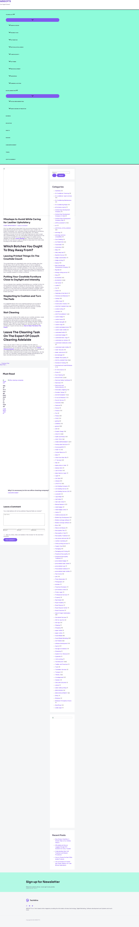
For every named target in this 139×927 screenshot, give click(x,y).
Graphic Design (15, 25)
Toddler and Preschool (61, 664)
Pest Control (58, 574)
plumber (57, 584)
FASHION (8, 137)
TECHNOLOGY (9, 14)
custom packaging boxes (62, 327)
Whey (56, 695)
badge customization (60, 257)
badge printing (59, 260)
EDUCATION (9, 123)
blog (56, 275)
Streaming (58, 651)
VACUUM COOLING (60, 682)
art (56, 225)
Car (56, 288)
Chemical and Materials (61, 296)
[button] (14, 14)
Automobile (58, 244)
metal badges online (60, 509)
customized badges (60, 335)
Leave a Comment (22, 225)
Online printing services (61, 543)
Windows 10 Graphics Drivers (63, 701)
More (56, 525)
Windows (57, 698)
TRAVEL (8, 152)
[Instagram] (26, 906)
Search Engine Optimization (18, 108)
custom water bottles (61, 329)
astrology (57, 232)
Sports (57, 646)
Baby (56, 250)
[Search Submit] (54, 175)
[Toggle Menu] (32, 20)
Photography (58, 581)
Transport (58, 672)
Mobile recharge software (62, 520)
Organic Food (14, 32)
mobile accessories (60, 515)
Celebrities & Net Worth (61, 293)
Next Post (3, 364)
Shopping (57, 628)
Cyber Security (15, 54)
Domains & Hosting (16, 83)
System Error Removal (61, 654)
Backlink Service (59, 255)
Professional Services (61, 595)
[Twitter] (32, 906)
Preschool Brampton (61, 587)
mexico (57, 512)
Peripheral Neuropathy (61, 554)
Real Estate (58, 600)
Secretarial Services (60, 617)
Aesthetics (58, 190)
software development (61, 643)
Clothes (57, 298)
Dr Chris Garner (59, 369)
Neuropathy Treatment (61, 535)
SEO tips (57, 622)
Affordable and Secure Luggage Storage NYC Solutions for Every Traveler (63, 846)
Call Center (58, 283)
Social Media (58, 635)
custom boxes (59, 319)
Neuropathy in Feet (60, 533)
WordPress (14, 76)
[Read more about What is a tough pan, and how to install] (4, 382)
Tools (56, 667)
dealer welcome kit (60, 352)
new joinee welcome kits (61, 538)
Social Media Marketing (17, 101)
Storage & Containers (61, 648)
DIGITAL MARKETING (11, 90)
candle (57, 285)
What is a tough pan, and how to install (4, 396)
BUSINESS (8, 116)
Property (57, 597)
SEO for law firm (59, 620)
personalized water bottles (62, 571)
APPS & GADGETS (60, 223)
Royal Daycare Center (61, 608)
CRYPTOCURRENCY (11, 159)
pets (56, 576)
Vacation (57, 680)
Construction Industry (61, 303)
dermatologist (59, 355)
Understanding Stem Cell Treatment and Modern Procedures (62, 853)
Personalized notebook (61, 568)
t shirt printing (59, 659)
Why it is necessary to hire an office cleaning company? (28, 490)
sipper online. (59, 633)
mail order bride (59, 502)
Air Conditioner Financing (62, 193)
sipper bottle (58, 630)
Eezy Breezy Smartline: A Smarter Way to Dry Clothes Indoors (63, 840)
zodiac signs (58, 707)
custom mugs (59, 324)
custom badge (59, 316)
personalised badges (60, 561)
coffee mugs (58, 301)
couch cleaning (19, 238)
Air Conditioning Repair (61, 204)
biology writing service (61, 272)
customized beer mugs (61, 337)
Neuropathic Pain (60, 530)
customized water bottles (62, 347)
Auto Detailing (59, 239)
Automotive (58, 247)
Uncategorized (59, 677)
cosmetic (57, 311)
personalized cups (60, 566)
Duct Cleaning (59, 375)
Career (57, 290)
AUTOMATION (14, 39)
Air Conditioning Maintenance (63, 200)
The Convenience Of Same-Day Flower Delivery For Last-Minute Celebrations (63, 863)
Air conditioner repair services (63, 196)
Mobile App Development (62, 517)
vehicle (57, 685)
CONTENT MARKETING (62, 306)
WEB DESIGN (59, 690)
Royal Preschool (59, 610)
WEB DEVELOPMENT (15, 68)
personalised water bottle (62, 563)
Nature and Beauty (60, 528)
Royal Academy (59, 602)
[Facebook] (29, 906)
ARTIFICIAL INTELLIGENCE (17, 47)
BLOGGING (58, 277)
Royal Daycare (59, 605)
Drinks (57, 372)
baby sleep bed (59, 252)
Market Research (60, 504)
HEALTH (8, 130)
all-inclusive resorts (60, 207)
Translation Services (60, 669)
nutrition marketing (60, 541)
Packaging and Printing (61, 551)
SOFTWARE (13, 61)
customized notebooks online (63, 343)
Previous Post (4, 363)
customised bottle (60, 332)
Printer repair (59, 592)
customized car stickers (61, 340)
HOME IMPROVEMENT (11, 144)
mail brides (58, 499)
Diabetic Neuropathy (61, 357)
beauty (57, 263)
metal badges (58, 507)
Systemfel (58, 656)
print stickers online (60, 589)
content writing (59, 309)
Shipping (57, 625)
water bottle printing (60, 687)
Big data (57, 270)
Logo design (58, 496)
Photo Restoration (60, 579)
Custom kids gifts (59, 322)
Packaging (58, 548)
